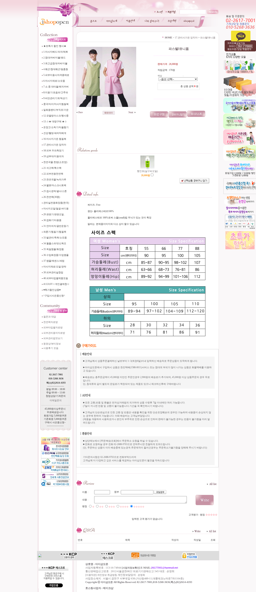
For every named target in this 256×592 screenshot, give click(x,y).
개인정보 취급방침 (107, 575)
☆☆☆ (111, 506)
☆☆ (101, 506)
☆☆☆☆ (124, 506)
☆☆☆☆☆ (138, 506)
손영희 (141, 575)
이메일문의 (56, 400)
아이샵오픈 (107, 582)
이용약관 (91, 575)
